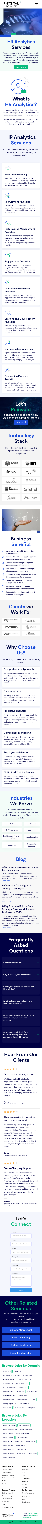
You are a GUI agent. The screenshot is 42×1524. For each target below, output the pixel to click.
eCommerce (25, 1469)
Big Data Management (21, 1329)
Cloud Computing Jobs (24, 1379)
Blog (23, 1499)
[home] (12, 4)
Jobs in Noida (21, 1449)
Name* (14, 1232)
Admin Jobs (6, 1371)
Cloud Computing (21, 1337)
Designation (16, 1257)
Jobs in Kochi (19, 1441)
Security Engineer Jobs (10, 1404)
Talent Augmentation (28, 1493)
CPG (23, 1472)
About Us (25, 1481)
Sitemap (24, 1487)
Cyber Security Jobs (22, 1383)
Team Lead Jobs (19, 1408)
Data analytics (6, 1472)
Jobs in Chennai (8, 1433)
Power (24, 1475)
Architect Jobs (27, 1375)
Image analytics (7, 1498)
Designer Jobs (23, 1387)
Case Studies (26, 1502)
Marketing (5, 1501)
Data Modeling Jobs (9, 1387)
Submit (21, 1290)
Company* (15, 1265)
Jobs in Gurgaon (8, 1437)
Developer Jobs (8, 1391)
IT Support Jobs (32, 1391)
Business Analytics (8, 1490)
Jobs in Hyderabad (22, 1437)
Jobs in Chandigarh (26, 1429)
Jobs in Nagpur (21, 1445)
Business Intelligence (21, 1345)
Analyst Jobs (17, 1371)
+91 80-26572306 (33, 1513)
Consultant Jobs (8, 1383)
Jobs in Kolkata (30, 1441)
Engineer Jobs (20, 1391)
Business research (7, 1493)
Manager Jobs (22, 1395)
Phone (14, 1248)
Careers (24, 1484)
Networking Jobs (8, 1400)
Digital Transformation (21, 1353)
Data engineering (7, 1469)
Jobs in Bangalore (24, 1425)
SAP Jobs (32, 1400)
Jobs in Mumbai (8, 1445)
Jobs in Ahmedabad (9, 1425)
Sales (3, 1504)
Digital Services (8, 1466)
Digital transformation (9, 1478)
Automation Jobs (8, 1379)
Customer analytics (8, 1496)
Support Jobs (7, 1408)
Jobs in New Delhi (8, 1449)
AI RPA (4, 1481)
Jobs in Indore (7, 1441)
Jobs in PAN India (8, 1453)
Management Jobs (9, 1395)
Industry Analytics (28, 1466)
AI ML (4, 1483)
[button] (36, 4)
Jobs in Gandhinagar (22, 1433)
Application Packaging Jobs (11, 1375)
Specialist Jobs (24, 1404)
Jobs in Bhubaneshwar (10, 1429)
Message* (15, 1273)
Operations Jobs (22, 1400)
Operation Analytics (8, 1475)
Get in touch (21, 67)
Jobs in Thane (32, 1453)
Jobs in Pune (21, 1453)
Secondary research (8, 1507)
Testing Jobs (31, 1408)
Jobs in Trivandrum (9, 1457)
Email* (14, 1240)
